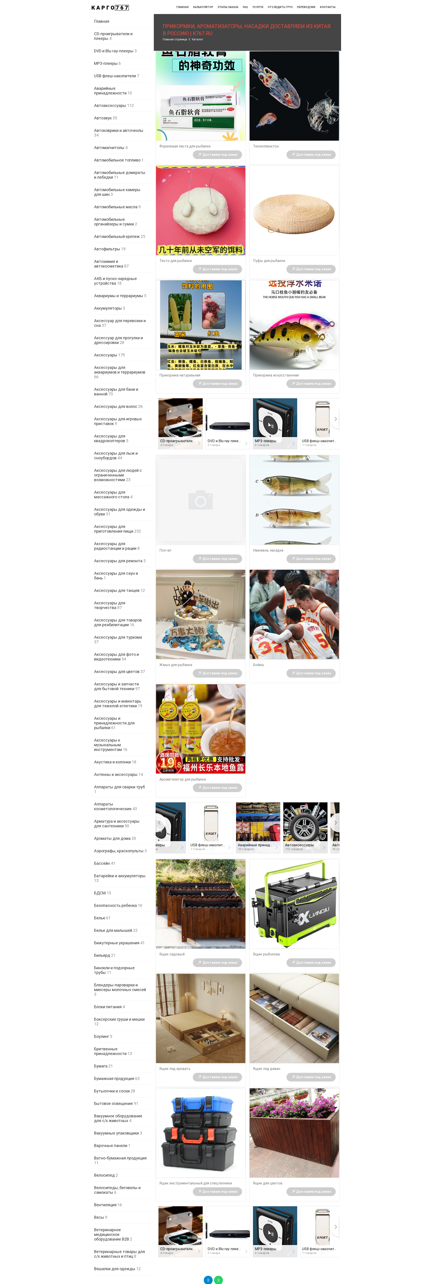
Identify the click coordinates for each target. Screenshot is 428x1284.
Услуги (257, 7)
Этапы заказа (228, 7)
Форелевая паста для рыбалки (184, 146)
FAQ (245, 7)
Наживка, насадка (268, 550)
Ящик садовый (172, 954)
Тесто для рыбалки (175, 261)
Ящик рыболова (266, 954)
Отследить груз (280, 7)
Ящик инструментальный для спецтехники (195, 1183)
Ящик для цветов (267, 1183)
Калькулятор (203, 7)
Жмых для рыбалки (175, 665)
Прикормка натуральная (179, 375)
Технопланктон (266, 146)
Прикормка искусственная (276, 375)
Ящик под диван (266, 1069)
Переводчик (306, 7)
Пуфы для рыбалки (269, 261)
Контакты (327, 7)
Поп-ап (165, 550)
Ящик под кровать (174, 1069)
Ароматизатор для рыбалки (182, 779)
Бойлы (258, 665)
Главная (182, 7)
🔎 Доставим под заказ (217, 155)
